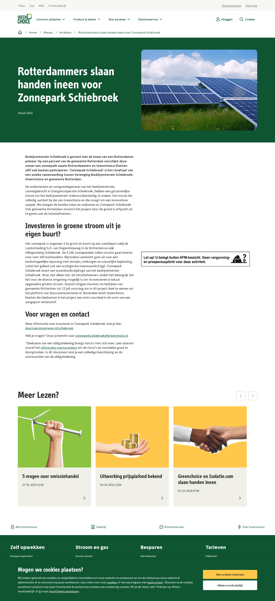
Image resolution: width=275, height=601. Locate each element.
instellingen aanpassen (64, 591)
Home (33, 32)
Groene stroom (84, 556)
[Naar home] (25, 19)
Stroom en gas (91, 547)
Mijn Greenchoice (26, 527)
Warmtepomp (148, 556)
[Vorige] (240, 395)
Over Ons (251, 5)
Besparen (151, 547)
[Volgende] (252, 395)
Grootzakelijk (57, 5)
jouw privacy (155, 582)
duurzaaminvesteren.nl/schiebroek (49, 328)
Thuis (21, 5)
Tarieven (216, 547)
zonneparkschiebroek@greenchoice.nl (101, 335)
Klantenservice (231, 5)
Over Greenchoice (253, 527)
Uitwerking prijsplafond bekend (131, 476)
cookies (112, 582)
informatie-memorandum (59, 347)
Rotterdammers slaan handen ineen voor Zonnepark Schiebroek (119, 32)
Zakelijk (101, 527)
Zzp (31, 5)
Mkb (41, 5)
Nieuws (48, 32)
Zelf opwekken (27, 547)
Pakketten (211, 556)
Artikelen (65, 32)
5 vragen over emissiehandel (50, 476)
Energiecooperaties (21, 556)
